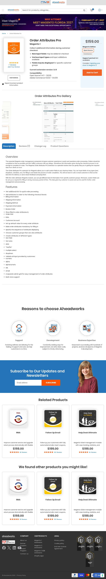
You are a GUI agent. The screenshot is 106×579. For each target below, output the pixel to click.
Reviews (24, 146)
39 (23, 452)
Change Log (40, 146)
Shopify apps (39, 556)
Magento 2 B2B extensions (39, 552)
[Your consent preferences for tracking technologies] (102, 575)
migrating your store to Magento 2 (91, 64)
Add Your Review (14, 67)
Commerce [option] (88, 54)
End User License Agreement (60, 548)
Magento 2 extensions (38, 546)
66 (92, 452)
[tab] (9, 146)
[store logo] (13, 10)
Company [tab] (24, 536)
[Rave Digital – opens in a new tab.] (45, 2)
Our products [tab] (40, 536)
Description (8, 146)
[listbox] (92, 52)
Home (4, 33)
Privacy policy (59, 540)
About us (23, 540)
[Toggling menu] (3, 10)
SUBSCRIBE (51, 382)
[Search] (84, 10)
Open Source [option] (88, 50)
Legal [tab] (56, 536)
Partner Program (23, 544)
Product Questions (60, 146)
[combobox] (54, 10)
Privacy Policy (21, 575)
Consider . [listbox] (91, 64)
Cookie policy (59, 543)
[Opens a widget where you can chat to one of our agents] (98, 575)
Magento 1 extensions (38, 541)
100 (58, 452)
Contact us (24, 554)
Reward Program (23, 550)
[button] (58, 2)
